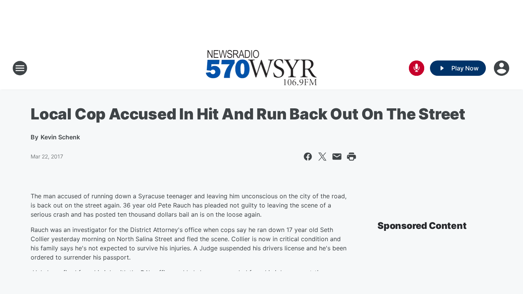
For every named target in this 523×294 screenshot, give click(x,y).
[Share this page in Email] (337, 156)
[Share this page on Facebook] (307, 156)
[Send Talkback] (416, 68)
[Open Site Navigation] (20, 68)
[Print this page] (351, 156)
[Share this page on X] (322, 156)
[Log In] (502, 68)
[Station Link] (261, 68)
